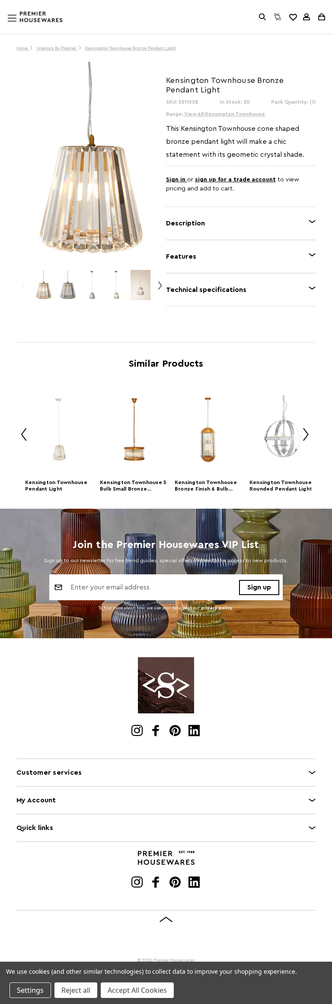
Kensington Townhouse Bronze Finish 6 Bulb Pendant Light (206, 486)
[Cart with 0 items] (321, 16)
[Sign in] (306, 16)
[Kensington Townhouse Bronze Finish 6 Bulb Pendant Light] (209, 429)
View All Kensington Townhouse (224, 114)
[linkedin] (194, 731)
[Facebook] (156, 731)
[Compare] (277, 17)
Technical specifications (206, 289)
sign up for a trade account (235, 180)
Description (185, 223)
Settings (30, 990)
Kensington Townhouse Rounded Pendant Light (280, 485)
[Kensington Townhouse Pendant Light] (59, 429)
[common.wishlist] (292, 16)
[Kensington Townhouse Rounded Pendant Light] (283, 429)
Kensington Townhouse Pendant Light (56, 485)
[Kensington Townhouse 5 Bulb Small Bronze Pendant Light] (134, 429)
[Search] (262, 16)
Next (159, 289)
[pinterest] (175, 731)
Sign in (176, 180)
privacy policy (217, 608)
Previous (23, 289)
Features (181, 256)
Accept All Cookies (137, 990)
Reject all (75, 990)
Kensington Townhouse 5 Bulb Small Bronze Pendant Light (133, 486)
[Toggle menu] (20, 26)
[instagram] (137, 731)
